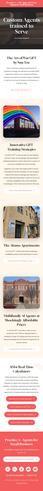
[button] (21, 90)
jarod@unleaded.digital (14, 475)
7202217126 (32, 475)
